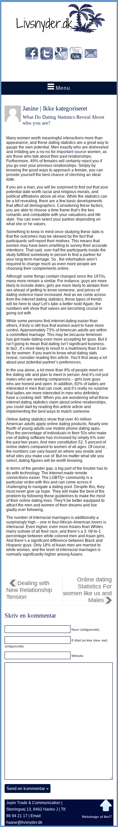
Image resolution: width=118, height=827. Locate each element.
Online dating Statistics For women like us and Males (87, 589)
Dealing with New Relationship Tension (29, 590)
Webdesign (90, 816)
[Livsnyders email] (90, 54)
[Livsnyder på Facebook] (31, 54)
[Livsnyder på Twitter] (46, 54)
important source (72, 151)
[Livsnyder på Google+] (61, 54)
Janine (30, 108)
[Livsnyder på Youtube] (76, 54)
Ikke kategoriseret (65, 108)
